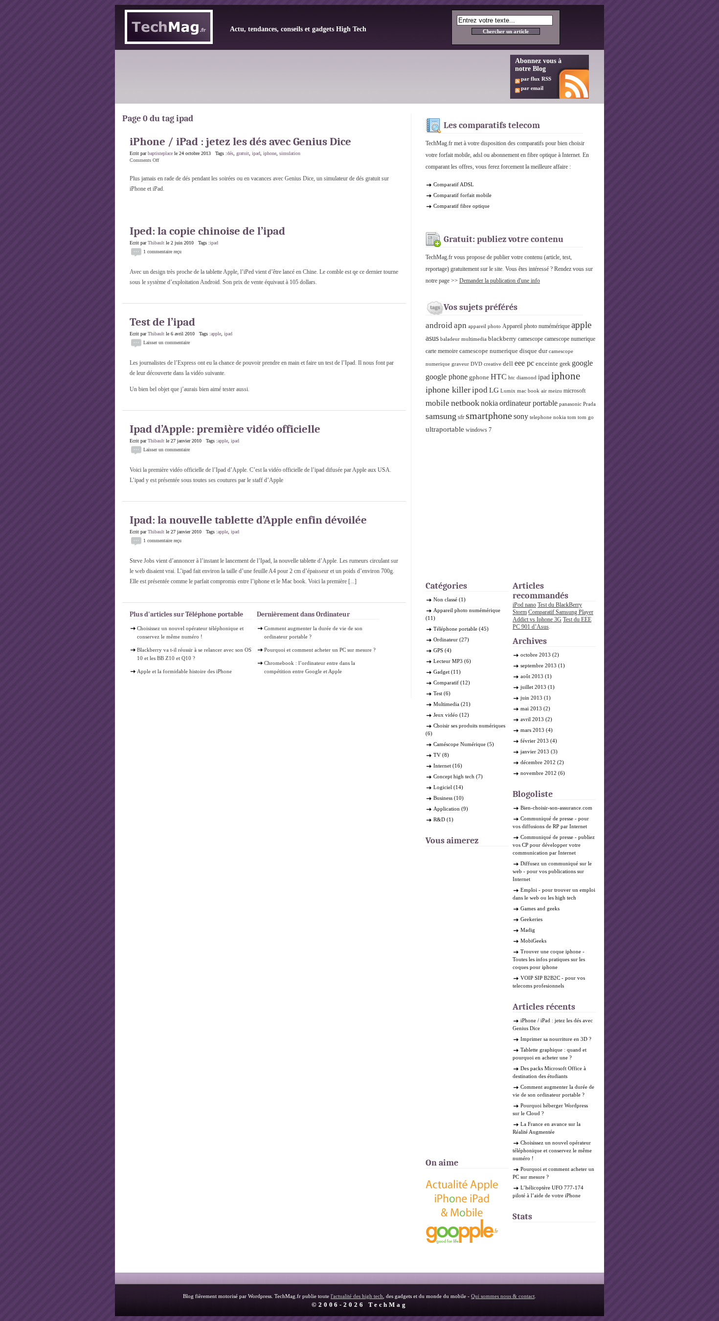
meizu (555, 391)
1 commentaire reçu (162, 251)
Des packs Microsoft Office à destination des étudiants (549, 1072)
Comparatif (446, 682)
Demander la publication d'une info (499, 280)
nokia (489, 403)
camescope (530, 338)
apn (460, 325)
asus (432, 338)
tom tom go (580, 417)
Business (442, 798)
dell (508, 363)
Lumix (508, 391)
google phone (447, 377)
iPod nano (524, 604)
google (582, 363)
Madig (527, 930)
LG (494, 390)
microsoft (574, 390)
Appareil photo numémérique (536, 326)
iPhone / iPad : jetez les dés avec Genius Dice (240, 141)
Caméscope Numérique (459, 744)
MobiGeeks (533, 941)
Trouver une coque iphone (550, 951)
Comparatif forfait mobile (462, 195)
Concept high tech (453, 776)
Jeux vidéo (445, 715)
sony (521, 416)
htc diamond (522, 377)
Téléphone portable (455, 629)
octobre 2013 (535, 655)
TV (437, 755)
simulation (289, 153)
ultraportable (445, 429)
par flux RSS (536, 79)
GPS (438, 650)
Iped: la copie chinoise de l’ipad (207, 231)
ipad (256, 153)
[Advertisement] (303, 77)
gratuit (242, 153)
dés (230, 153)
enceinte (547, 363)
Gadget (441, 672)
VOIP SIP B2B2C (540, 978)
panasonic (570, 404)
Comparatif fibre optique (461, 206)
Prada (589, 404)
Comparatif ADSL (453, 184)
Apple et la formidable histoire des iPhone (184, 671)
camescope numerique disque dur (503, 350)
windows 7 (479, 429)
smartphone (489, 416)
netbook (465, 403)
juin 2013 (531, 698)
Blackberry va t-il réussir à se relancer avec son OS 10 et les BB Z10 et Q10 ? (194, 654)
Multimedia (446, 704)
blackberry (502, 338)
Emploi (528, 890)
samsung (441, 416)
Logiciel (442, 787)
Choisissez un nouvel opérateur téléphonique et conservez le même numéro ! (190, 632)
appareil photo (484, 326)
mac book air (532, 391)
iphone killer (448, 390)
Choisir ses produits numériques (469, 725)
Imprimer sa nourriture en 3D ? (555, 1039)
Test (437, 693)
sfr (461, 416)
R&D (439, 819)
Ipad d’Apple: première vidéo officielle (225, 429)
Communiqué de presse (546, 818)
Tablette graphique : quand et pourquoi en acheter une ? (549, 1053)
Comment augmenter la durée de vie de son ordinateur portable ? (313, 632)
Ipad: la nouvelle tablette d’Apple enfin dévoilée (248, 520)
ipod (480, 390)
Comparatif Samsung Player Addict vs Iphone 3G (553, 616)
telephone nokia (548, 417)
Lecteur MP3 (448, 661)
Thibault (156, 242)
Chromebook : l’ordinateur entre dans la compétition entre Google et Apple (309, 667)
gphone (479, 377)
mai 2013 (531, 708)
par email (532, 88)
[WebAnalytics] (532, 1234)
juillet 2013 (533, 687)
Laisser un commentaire (166, 342)
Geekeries (531, 919)
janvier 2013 (534, 751)
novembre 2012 (538, 773)
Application (446, 809)
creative (492, 364)
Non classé (445, 599)
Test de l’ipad (162, 322)
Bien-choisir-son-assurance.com (556, 808)
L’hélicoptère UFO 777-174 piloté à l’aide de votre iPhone (548, 1191)
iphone (269, 153)
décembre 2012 (538, 762)
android (439, 325)
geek (565, 363)
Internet (442, 766)
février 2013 (534, 741)
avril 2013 (532, 719)
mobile (437, 403)
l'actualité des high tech (357, 1296)
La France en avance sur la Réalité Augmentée (547, 1128)
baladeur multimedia (463, 339)
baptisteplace (160, 153)
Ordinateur (445, 639)
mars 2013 (532, 730)
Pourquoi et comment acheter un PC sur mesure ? (320, 650)
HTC (499, 377)
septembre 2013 (538, 665)
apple (216, 333)
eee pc (524, 363)
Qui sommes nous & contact (503, 1296)
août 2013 (531, 676)
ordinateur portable (528, 403)
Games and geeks (540, 908)
